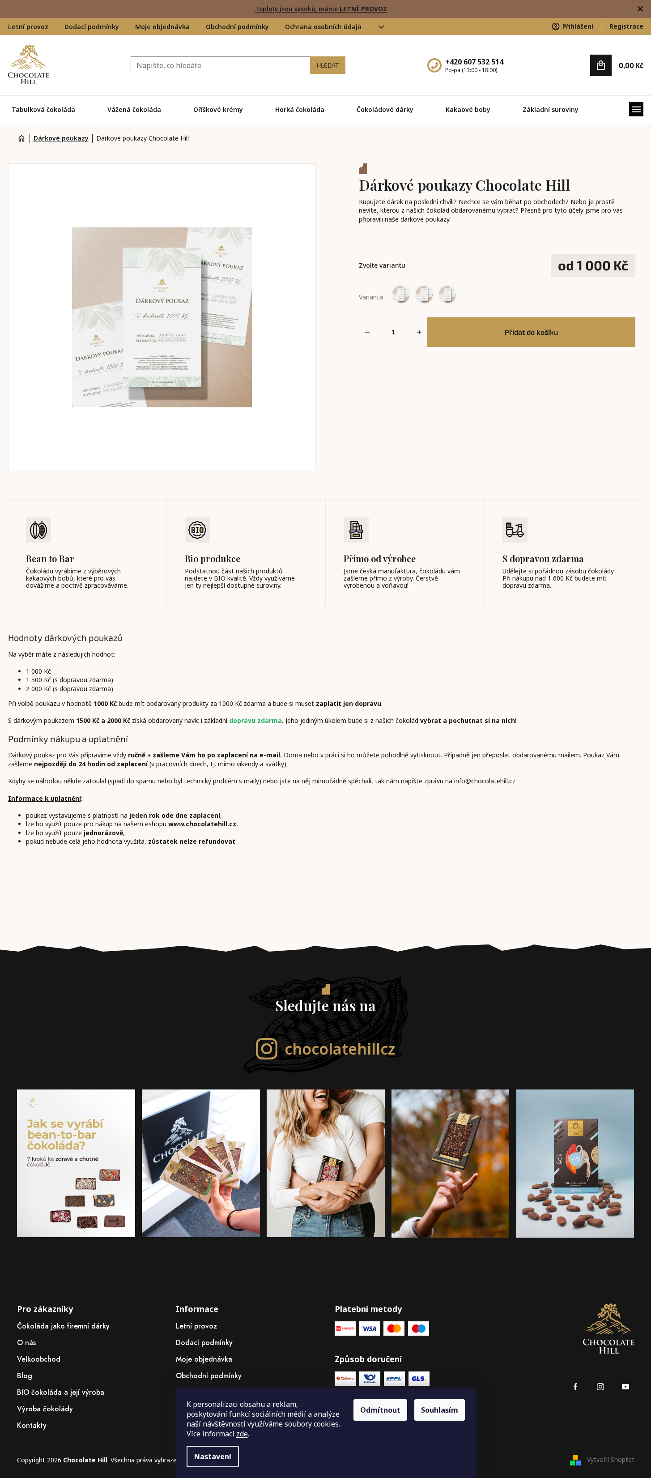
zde (242, 1434)
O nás (26, 1342)
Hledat (328, 65)
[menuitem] (43, 109)
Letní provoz (28, 26)
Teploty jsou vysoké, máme (321, 8)
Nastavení (212, 1456)
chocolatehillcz (340, 1048)
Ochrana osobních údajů (323, 26)
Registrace (626, 26)
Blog (24, 1376)
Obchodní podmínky (237, 26)
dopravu (368, 703)
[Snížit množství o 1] (367, 332)
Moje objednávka (162, 26)
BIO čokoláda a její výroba (60, 1392)
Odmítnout (380, 1410)
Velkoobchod (38, 1359)
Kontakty (32, 1425)
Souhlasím (439, 1410)
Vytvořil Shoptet (610, 1459)
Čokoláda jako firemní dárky (63, 1326)
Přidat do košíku (531, 332)
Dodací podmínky (91, 26)
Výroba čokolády (45, 1409)
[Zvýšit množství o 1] (419, 332)
